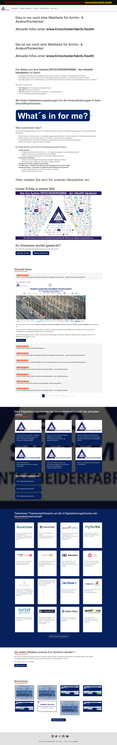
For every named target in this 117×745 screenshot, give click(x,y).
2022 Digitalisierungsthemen (25, 496)
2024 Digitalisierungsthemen (25, 481)
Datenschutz (68, 741)
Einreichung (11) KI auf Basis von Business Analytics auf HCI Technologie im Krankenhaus (69, 591)
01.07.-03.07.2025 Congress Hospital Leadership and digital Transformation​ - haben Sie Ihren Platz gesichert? (50, 276)
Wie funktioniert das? (28, 127)
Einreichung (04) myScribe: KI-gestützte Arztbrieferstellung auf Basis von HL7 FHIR (92, 535)
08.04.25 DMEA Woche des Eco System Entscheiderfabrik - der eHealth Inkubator (42, 375)
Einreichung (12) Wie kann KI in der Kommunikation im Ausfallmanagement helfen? (92, 591)
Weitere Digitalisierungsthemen (58, 636)
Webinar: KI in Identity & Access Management (30, 347)
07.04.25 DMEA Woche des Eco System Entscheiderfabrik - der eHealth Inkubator (42, 389)
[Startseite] (5, 8)
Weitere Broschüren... (58, 720)
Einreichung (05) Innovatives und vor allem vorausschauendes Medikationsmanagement (24, 563)
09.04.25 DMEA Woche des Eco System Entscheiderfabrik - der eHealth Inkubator (42, 368)
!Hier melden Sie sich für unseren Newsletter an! (52, 180)
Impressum (59, 741)
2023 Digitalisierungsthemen (25, 488)
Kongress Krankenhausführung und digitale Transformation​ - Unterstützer (24, 708)
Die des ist (54, 71)
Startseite (14, 8)
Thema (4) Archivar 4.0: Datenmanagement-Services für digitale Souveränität (27, 464)
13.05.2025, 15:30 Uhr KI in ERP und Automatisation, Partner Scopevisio (38, 382)
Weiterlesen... (21, 340)
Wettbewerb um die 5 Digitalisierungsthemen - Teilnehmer (70, 708)
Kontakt (75, 741)
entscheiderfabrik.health (98, 2)
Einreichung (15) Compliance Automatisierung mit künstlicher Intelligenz (69, 619)
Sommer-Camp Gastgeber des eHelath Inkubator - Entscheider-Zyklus (47, 692)
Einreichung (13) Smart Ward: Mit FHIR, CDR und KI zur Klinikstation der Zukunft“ (24, 619)
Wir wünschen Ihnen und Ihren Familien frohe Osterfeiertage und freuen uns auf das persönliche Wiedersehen (51, 361)
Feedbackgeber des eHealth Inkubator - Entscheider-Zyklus (24, 692)
